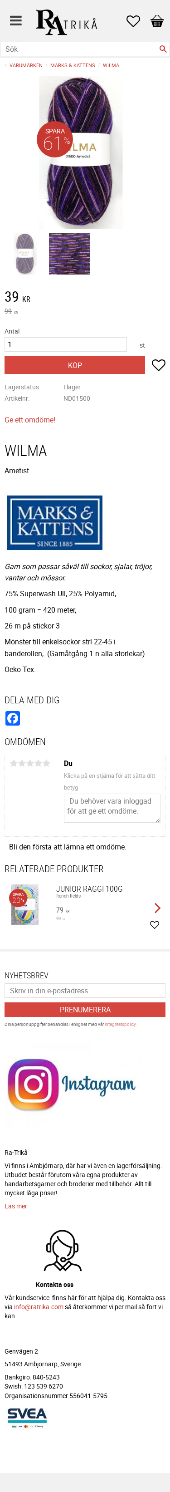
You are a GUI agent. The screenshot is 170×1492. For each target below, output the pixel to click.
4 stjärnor (38, 763)
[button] (137, 21)
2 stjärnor (22, 763)
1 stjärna (14, 763)
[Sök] (163, 49)
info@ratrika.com (38, 1306)
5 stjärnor (46, 763)
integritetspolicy (120, 1024)
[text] (85, 298)
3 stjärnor (30, 763)
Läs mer (16, 1206)
